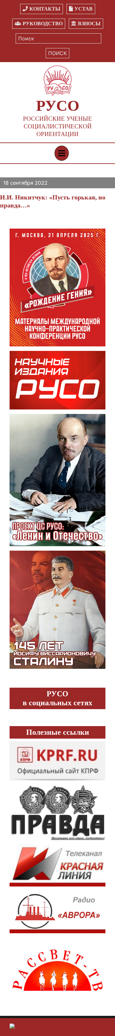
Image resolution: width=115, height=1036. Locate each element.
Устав (83, 9)
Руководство (43, 23)
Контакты (44, 9)
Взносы (89, 23)
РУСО (57, 105)
